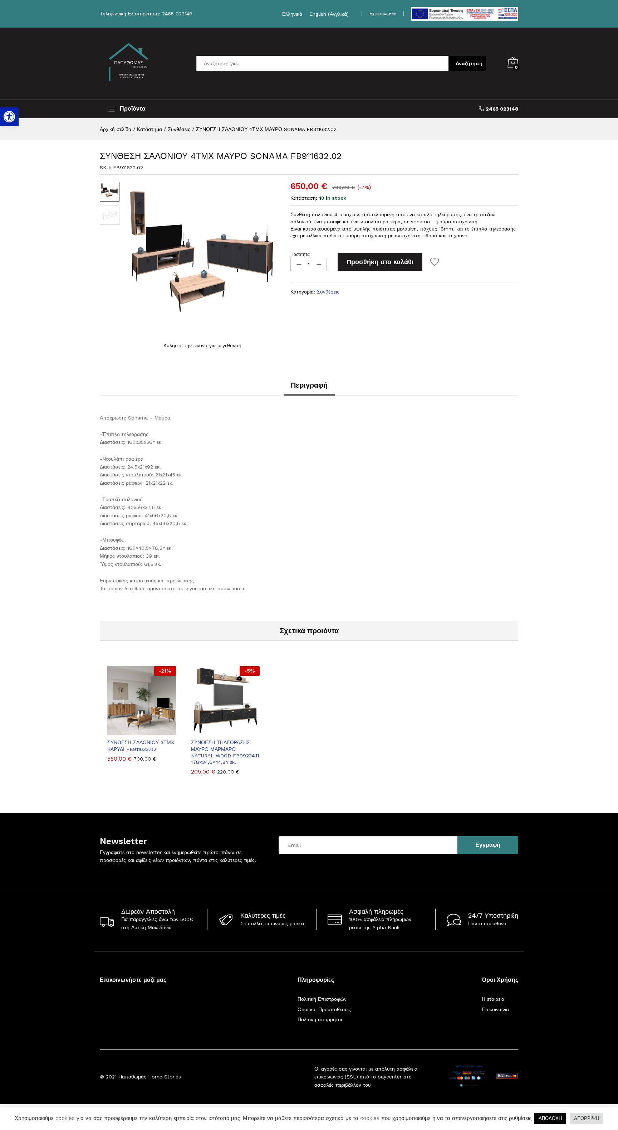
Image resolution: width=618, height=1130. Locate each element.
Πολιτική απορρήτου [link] (321, 1019)
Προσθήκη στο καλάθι (380, 262)
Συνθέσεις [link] (328, 292)
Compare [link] (166, 730)
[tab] (309, 388)
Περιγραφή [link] (309, 385)
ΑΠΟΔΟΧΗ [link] (550, 1118)
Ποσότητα (300, 254)
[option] (141, 719)
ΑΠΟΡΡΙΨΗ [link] (586, 1118)
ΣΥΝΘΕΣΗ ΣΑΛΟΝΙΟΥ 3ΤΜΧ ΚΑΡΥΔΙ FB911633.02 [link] (140, 745)
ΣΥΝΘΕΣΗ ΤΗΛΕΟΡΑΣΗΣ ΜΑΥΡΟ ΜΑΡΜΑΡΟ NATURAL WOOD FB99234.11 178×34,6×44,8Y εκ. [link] (225, 752)
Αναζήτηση (469, 63)
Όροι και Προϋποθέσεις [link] (324, 1009)
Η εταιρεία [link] (493, 999)
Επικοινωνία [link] (383, 13)
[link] (9, 116)
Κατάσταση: (303, 198)
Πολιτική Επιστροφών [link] (322, 999)
